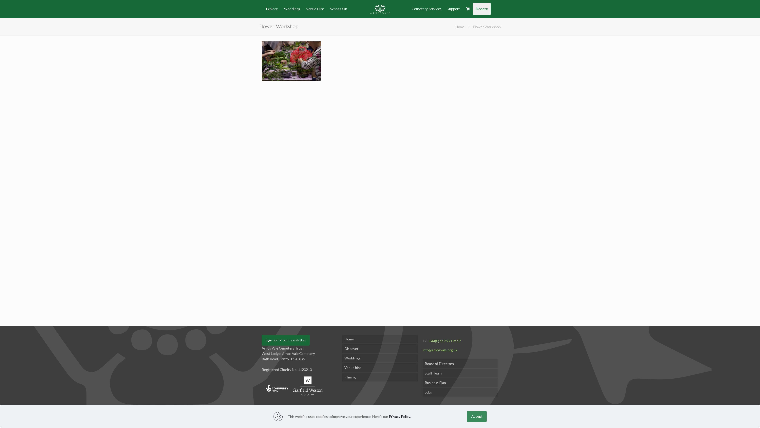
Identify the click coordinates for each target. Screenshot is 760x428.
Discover (351, 348)
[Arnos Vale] (380, 9)
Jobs (428, 392)
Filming (350, 377)
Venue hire (352, 367)
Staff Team (433, 373)
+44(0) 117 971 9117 (445, 341)
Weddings (352, 358)
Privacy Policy (399, 416)
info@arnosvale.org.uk (440, 350)
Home (460, 27)
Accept (477, 416)
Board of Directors (439, 363)
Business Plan (435, 382)
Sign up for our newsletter (286, 340)
